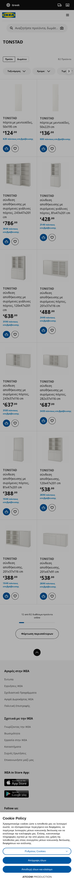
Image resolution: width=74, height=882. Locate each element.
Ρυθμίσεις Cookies (35, 851)
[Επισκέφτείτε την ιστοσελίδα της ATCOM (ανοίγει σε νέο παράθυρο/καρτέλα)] (37, 877)
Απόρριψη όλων (37, 860)
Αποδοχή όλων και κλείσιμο (37, 869)
